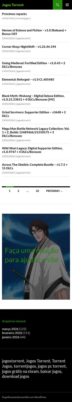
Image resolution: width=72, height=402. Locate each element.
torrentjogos (23, 18)
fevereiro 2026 (12, 333)
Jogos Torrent (13, 5)
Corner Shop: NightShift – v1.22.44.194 (29, 46)
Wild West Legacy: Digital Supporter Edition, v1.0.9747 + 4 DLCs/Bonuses (32, 150)
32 (37, 191)
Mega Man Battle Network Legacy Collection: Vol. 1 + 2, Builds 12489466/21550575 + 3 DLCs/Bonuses (36, 132)
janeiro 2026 (10, 337)
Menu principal (67, 5)
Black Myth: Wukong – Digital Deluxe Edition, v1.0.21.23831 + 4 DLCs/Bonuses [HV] (33, 97)
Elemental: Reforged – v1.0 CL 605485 (28, 79)
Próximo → (54, 191)
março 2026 (10, 329)
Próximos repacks (14, 14)
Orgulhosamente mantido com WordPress (24, 397)
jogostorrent (23, 38)
